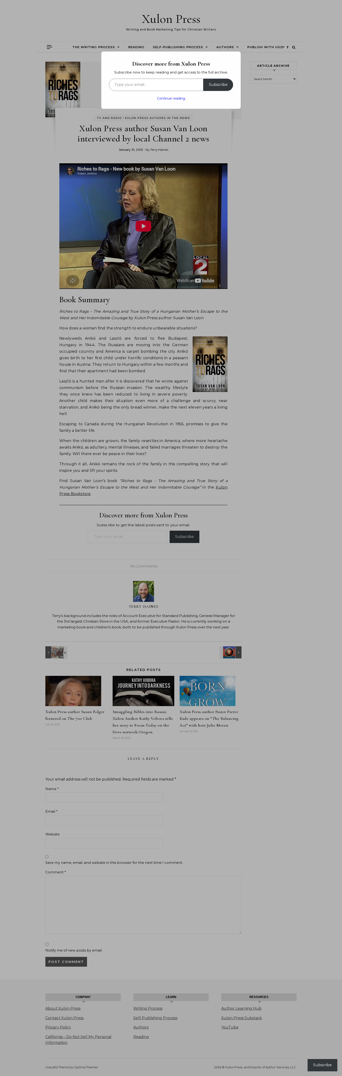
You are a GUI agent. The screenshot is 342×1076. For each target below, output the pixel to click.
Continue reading (171, 98)
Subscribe (218, 84)
